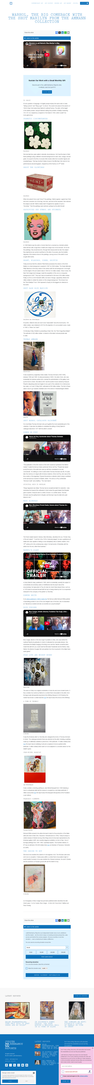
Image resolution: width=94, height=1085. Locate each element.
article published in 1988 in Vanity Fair (36, 599)
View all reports (81, 995)
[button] (34, 1073)
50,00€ (41, 952)
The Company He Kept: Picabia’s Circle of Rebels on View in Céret (75, 1024)
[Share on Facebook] (56, 32)
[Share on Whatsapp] (65, 32)
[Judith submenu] (77, 3)
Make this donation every (34, 968)
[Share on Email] (68, 32)
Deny (26, 1081)
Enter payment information (47, 975)
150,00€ (63, 952)
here (45, 697)
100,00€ (52, 952)
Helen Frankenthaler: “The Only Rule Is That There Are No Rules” (17, 1023)
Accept (10, 1081)
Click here (47, 92)
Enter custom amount (47, 956)
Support (83, 3)
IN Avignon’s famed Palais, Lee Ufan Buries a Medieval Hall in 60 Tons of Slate (47, 1024)
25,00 (30, 952)
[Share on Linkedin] (62, 32)
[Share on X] (59, 32)
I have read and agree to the (75, 1076)
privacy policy (84, 1076)
